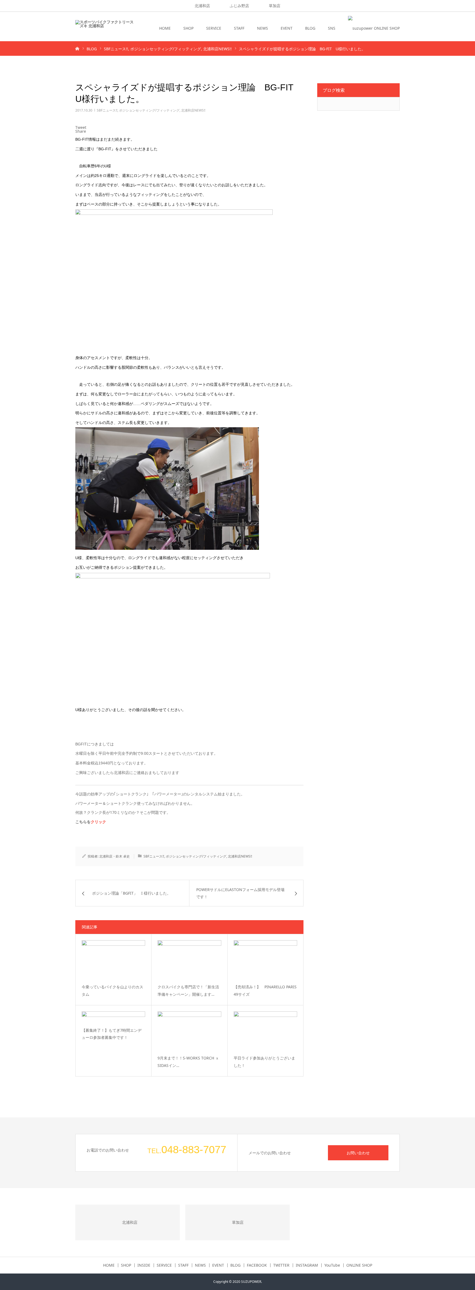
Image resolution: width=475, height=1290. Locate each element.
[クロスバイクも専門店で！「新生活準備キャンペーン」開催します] (189, 959)
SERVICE (213, 28)
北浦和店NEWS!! (193, 110)
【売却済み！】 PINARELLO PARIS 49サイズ (265, 990)
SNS (331, 28)
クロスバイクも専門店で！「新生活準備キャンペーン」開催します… (188, 990)
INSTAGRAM (307, 1265)
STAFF (239, 28)
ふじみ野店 (239, 5)
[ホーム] (77, 48)
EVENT (286, 28)
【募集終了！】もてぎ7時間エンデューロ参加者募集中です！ (112, 1034)
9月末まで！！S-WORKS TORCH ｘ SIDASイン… (188, 1061)
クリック (98, 821)
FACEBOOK (257, 1265)
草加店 (274, 5)
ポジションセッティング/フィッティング (149, 110)
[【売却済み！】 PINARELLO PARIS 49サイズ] (265, 959)
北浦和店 (202, 5)
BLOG (310, 28)
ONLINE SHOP (359, 1265)
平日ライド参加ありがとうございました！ (264, 1061)
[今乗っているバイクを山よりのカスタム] (113, 959)
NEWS (262, 28)
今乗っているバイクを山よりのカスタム (112, 990)
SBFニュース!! (107, 110)
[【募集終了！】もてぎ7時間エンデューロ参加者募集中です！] (113, 1016)
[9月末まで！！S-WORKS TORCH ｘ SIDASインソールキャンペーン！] (189, 1030)
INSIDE (143, 1265)
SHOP (188, 28)
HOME (165, 28)
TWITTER (281, 1265)
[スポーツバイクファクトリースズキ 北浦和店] (104, 28)
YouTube (332, 1265)
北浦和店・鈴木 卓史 (114, 856)
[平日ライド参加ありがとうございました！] (265, 1030)
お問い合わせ (358, 1152)
